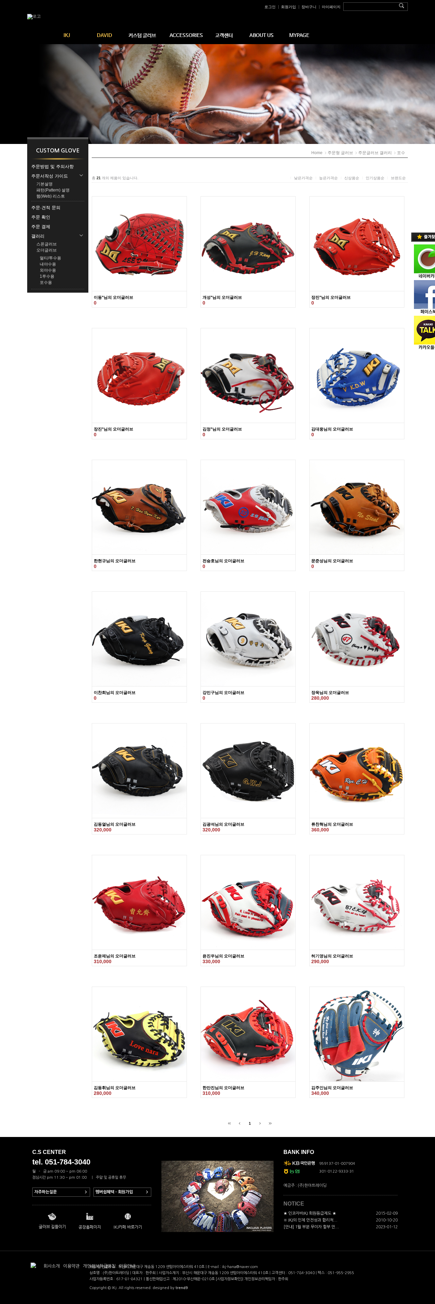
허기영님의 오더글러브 (332, 956)
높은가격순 (328, 178)
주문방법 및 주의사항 (52, 166)
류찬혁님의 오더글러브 (332, 824)
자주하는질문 (45, 1192)
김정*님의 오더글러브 (222, 429)
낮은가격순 (303, 178)
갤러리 (38, 236)
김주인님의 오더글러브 (332, 1087)
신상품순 (351, 178)
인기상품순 (375, 178)
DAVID (104, 35)
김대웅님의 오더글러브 (332, 429)
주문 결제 (40, 226)
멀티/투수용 (50, 258)
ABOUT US (261, 35)
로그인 (270, 7)
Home (317, 152)
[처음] (229, 1123)
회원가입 (288, 7)
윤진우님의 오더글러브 (223, 956)
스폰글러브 (46, 244)
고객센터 (224, 35)
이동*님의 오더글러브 (113, 297)
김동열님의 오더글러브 (115, 824)
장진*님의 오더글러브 (331, 297)
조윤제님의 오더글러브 (115, 956)
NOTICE (293, 1204)
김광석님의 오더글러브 (223, 824)
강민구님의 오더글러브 (223, 692)
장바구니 (308, 7)
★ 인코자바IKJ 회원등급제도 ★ (309, 1213)
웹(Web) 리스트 (50, 196)
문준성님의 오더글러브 (332, 560)
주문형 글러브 (340, 152)
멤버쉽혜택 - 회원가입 (114, 1192)
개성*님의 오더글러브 (222, 297)
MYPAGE (299, 35)
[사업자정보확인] (229, 1279)
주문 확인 (40, 217)
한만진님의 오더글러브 (223, 1087)
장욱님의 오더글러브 (330, 692)
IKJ (67, 35)
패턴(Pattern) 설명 (53, 190)
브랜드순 (398, 178)
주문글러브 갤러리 (375, 152)
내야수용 (48, 264)
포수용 (46, 282)
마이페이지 (331, 7)
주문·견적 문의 (45, 207)
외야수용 (48, 270)
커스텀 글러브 (142, 35)
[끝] (270, 1123)
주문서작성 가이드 (49, 176)
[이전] (239, 1123)
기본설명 (44, 184)
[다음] (260, 1123)
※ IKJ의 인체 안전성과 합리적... (310, 1220)
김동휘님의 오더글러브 (115, 1087)
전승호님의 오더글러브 (223, 560)
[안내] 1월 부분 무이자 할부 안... (311, 1227)
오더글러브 (46, 250)
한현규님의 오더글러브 (115, 560)
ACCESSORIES (186, 35)
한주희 (283, 1279)
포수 (401, 152)
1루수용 (47, 276)
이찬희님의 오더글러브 (115, 692)
